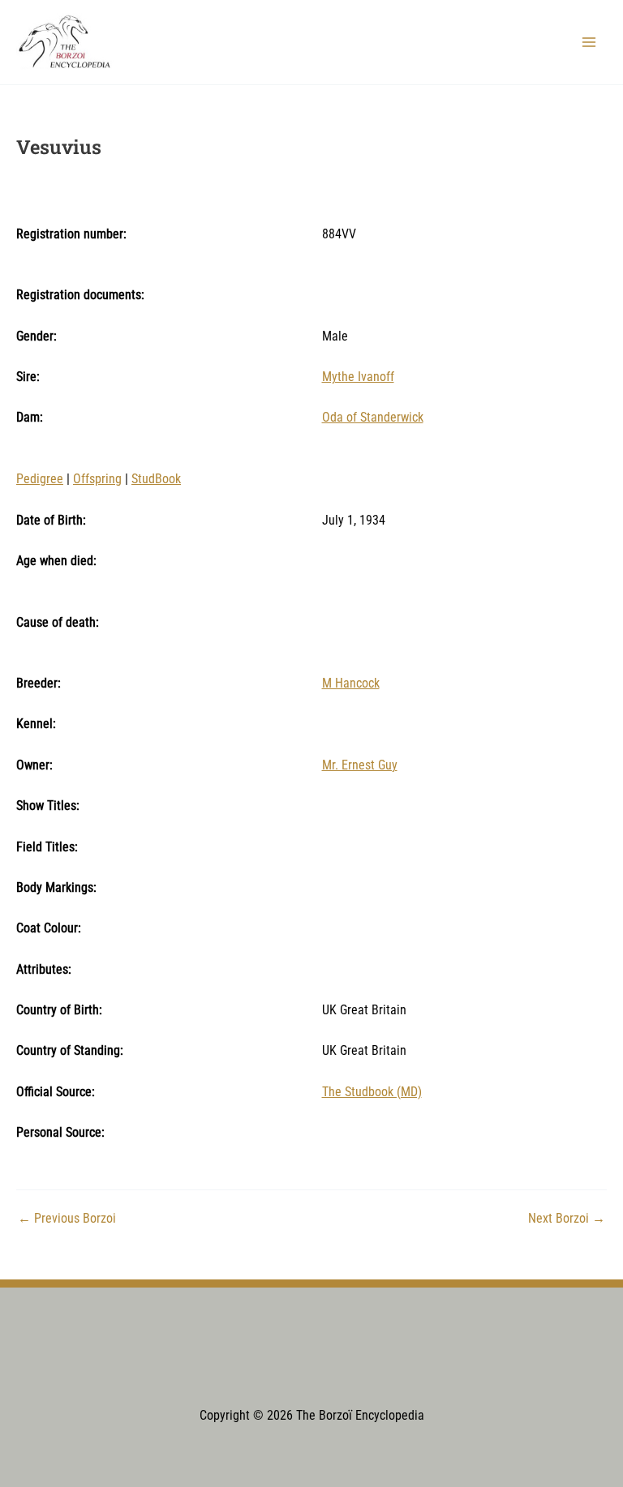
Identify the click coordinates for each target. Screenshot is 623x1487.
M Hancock (351, 683)
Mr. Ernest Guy (359, 765)
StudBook (156, 479)
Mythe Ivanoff (358, 377)
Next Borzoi (566, 1219)
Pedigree (39, 479)
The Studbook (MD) (372, 1092)
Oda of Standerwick (372, 417)
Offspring (97, 479)
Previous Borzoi (67, 1219)
